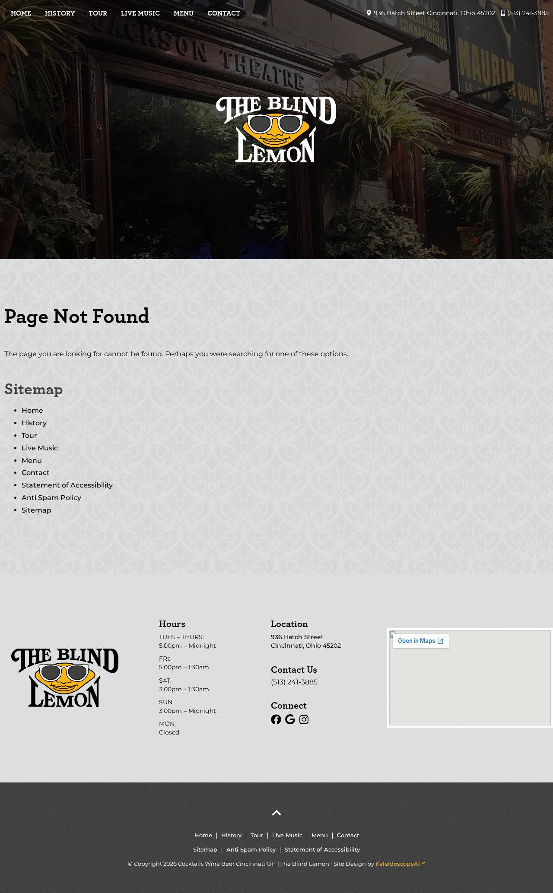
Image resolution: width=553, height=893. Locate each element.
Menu (184, 13)
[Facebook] (276, 719)
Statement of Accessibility (67, 485)
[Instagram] (304, 719)
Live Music (140, 13)
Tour (98, 13)
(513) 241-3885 (294, 682)
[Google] (290, 719)
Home (21, 13)
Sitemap (36, 510)
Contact (223, 13)
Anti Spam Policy (51, 498)
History (60, 13)
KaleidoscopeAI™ (400, 863)
